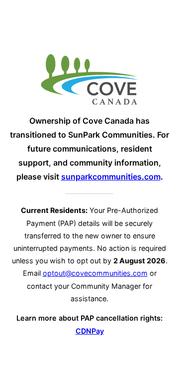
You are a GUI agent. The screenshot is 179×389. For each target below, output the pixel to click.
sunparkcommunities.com (111, 177)
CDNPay (90, 331)
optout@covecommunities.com (95, 273)
